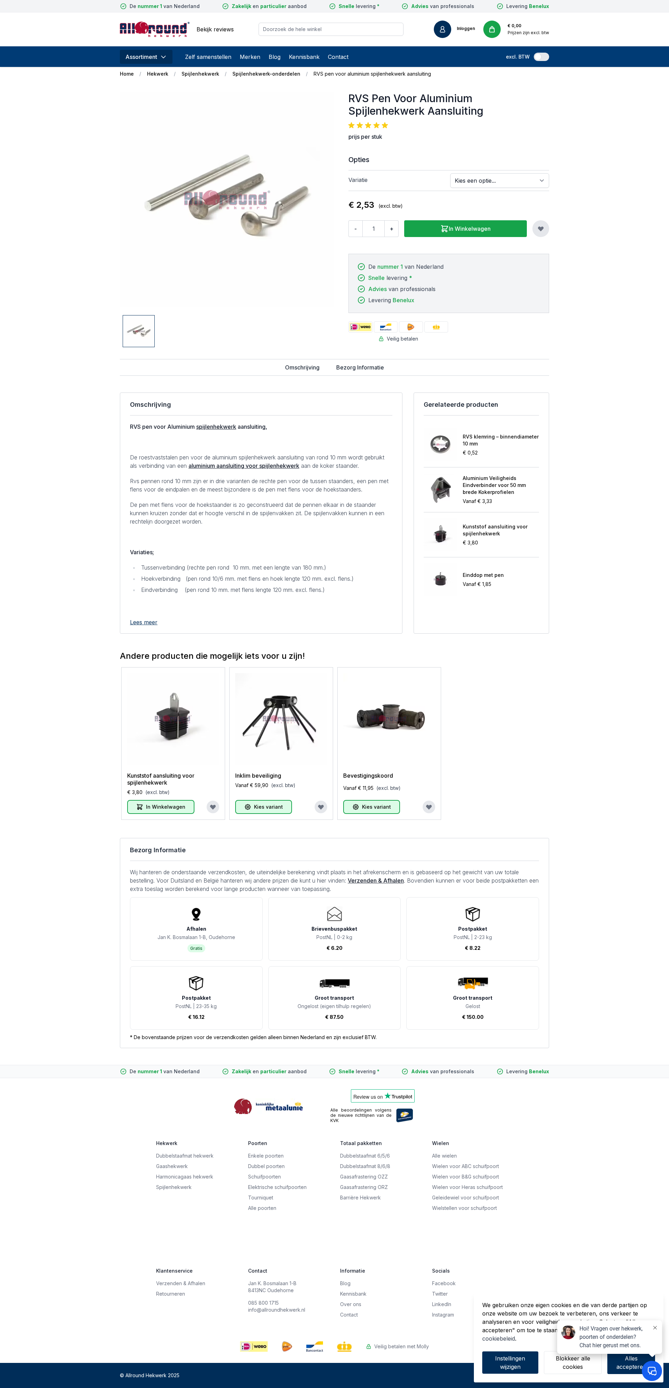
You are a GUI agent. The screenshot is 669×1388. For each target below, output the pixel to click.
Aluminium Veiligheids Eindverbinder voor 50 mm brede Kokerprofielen (494, 485)
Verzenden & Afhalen (376, 880)
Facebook (444, 1283)
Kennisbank (304, 56)
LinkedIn (441, 1304)
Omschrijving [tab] (302, 367)
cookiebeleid (498, 1338)
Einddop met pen (483, 575)
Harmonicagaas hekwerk (184, 1177)
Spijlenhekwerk (200, 74)
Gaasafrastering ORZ (364, 1187)
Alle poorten (262, 1208)
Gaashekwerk (172, 1166)
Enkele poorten (266, 1156)
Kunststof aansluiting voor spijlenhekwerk (495, 530)
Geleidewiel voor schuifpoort (465, 1197)
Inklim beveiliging (258, 775)
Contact (338, 56)
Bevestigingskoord (368, 775)
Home (127, 74)
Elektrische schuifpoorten (277, 1187)
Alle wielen (444, 1156)
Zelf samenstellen (208, 56)
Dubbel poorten (266, 1166)
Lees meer (143, 622)
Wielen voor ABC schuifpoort (465, 1166)
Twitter (440, 1294)
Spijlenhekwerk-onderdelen (266, 74)
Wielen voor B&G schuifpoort (465, 1177)
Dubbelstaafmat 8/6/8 (365, 1166)
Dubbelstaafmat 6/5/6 (365, 1156)
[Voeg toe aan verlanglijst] (540, 228)
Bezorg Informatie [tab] (360, 367)
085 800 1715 (263, 1303)
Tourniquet (260, 1197)
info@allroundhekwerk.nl (276, 1310)
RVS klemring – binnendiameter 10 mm (501, 440)
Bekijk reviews (215, 29)
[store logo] (155, 29)
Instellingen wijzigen (510, 1362)
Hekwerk (157, 74)
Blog (274, 56)
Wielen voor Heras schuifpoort (467, 1187)
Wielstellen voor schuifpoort (464, 1208)
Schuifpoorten (264, 1177)
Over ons (350, 1304)
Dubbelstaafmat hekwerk (185, 1156)
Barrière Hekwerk (360, 1197)
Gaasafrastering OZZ (364, 1177)
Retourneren (170, 1294)
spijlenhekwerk (216, 426)
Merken (250, 56)
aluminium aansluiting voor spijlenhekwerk (244, 465)
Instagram (443, 1315)
